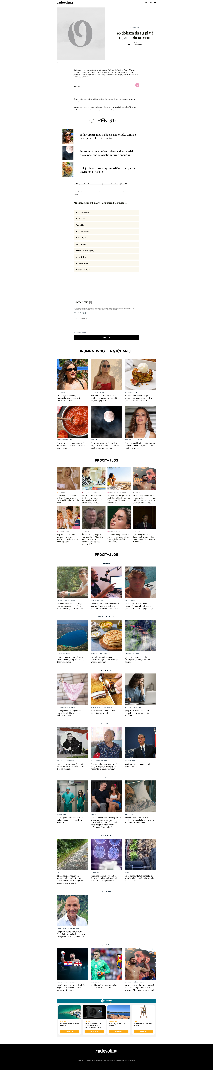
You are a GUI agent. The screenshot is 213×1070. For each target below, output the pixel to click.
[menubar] (151, 2)
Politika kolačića (130, 1060)
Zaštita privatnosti (109, 1060)
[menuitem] (150, 2)
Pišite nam (80, 1060)
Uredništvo (99, 1060)
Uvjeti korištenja (90, 1060)
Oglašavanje (120, 1060)
